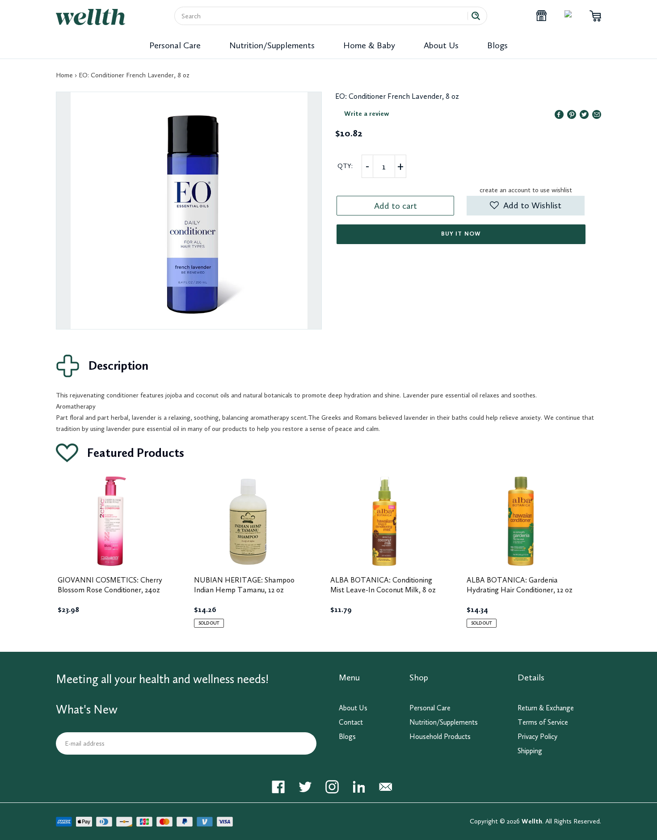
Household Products (440, 736)
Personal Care (175, 45)
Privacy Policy (537, 736)
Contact (351, 722)
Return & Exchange (546, 708)
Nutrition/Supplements (272, 45)
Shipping (530, 751)
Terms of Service (543, 722)
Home (64, 75)
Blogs (497, 45)
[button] (525, 205)
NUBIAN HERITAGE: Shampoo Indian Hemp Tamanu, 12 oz (244, 584)
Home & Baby (369, 45)
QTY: (345, 166)
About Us (441, 45)
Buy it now (460, 233)
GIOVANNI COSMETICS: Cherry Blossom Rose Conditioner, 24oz (110, 584)
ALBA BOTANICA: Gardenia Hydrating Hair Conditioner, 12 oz (520, 584)
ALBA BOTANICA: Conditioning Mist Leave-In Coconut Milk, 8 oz (383, 584)
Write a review (366, 114)
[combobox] (324, 16)
